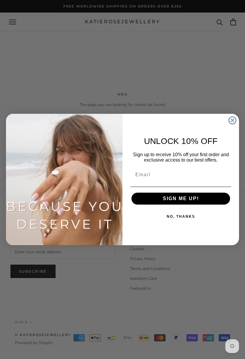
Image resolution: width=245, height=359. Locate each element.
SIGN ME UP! (181, 198)
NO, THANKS (181, 216)
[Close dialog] (232, 120)
